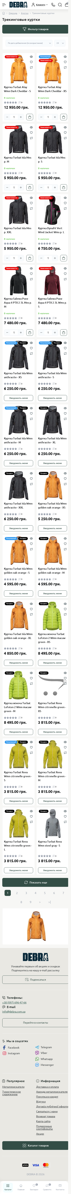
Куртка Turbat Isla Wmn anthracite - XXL (18, 505)
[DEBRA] (35, 957)
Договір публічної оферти (52, 1106)
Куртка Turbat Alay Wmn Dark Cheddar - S (17, 89)
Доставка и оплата (47, 1086)
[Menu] (4, 4)
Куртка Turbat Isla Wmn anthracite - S (52, 375)
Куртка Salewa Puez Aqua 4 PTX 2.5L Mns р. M (18, 302)
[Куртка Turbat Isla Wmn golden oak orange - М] (52, 550)
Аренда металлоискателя (52, 1091)
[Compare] (31, 67)
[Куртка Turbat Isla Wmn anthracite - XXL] (18, 485)
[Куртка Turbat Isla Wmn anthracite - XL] (52, 420)
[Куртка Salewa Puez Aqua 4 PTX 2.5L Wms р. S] (52, 280)
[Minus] (7, 117)
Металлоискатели (13, 1086)
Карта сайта (43, 1121)
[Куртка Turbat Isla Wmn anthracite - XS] (18, 355)
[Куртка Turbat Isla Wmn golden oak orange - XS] (52, 485)
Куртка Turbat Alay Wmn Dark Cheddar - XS (52, 89)
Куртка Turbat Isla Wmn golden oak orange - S (18, 570)
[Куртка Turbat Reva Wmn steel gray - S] (52, 823)
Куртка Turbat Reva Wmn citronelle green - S (18, 776)
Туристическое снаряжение (11, 1093)
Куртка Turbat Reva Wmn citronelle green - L (18, 845)
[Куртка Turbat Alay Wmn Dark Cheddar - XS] (52, 69)
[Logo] (18, 5)
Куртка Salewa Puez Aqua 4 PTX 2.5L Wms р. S (52, 302)
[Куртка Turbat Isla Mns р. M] (18, 139)
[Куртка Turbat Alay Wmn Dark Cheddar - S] (18, 69)
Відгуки (41, 1101)
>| (49, 902)
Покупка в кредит (47, 1096)
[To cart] (29, 117)
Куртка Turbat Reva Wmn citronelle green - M (52, 776)
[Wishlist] (31, 61)
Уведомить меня (18, 398)
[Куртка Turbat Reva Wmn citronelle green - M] (52, 754)
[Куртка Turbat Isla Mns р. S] (52, 139)
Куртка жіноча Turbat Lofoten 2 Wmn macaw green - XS (52, 638)
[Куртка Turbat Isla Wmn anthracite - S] (52, 355)
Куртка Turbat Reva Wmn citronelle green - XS (52, 707)
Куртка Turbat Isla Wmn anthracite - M (18, 440)
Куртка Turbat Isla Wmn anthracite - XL (52, 440)
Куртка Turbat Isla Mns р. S (51, 159)
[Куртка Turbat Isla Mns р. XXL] (18, 210)
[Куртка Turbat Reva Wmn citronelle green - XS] (52, 685)
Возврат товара (45, 1116)
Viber (44, 1052)
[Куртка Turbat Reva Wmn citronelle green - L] (18, 823)
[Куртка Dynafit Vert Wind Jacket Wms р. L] (52, 210)
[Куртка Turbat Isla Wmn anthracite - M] (18, 420)
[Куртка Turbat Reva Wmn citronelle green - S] (18, 754)
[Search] (60, 5)
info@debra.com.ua (13, 1011)
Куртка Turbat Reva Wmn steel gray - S (50, 843)
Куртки (24, 13)
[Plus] (21, 117)
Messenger (47, 1064)
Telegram (46, 1047)
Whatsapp (47, 1058)
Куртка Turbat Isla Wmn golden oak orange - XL (18, 636)
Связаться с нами (47, 1111)
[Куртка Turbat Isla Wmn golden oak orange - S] (18, 550)
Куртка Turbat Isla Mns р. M (17, 159)
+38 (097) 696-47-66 (14, 1002)
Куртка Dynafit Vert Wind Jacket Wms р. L (51, 230)
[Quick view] (31, 56)
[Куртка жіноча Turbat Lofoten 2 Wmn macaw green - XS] (52, 616)
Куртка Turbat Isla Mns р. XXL (17, 230)
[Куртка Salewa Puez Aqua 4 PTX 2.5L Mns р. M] (18, 280)
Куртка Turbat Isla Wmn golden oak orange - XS (52, 505)
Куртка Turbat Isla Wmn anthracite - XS (18, 375)
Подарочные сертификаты (44, 1127)
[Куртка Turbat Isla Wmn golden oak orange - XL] (18, 616)
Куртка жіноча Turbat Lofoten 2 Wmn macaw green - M (17, 707)
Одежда (13, 13)
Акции (40, 1133)
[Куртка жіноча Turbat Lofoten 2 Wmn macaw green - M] (18, 685)
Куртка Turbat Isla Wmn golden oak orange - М (52, 570)
